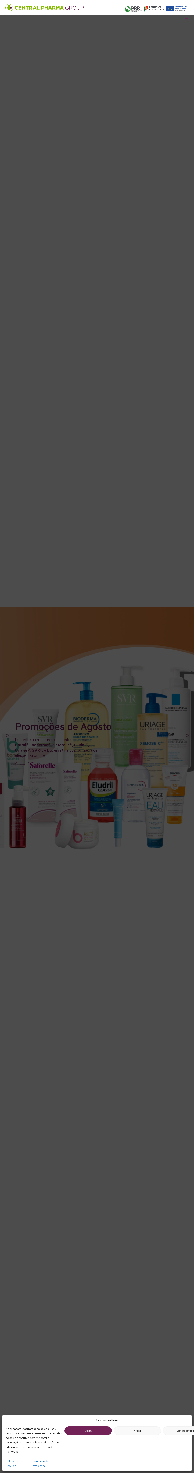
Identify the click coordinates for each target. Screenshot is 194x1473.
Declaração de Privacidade (39, 1463)
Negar (137, 1430)
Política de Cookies (12, 1463)
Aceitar (88, 1430)
